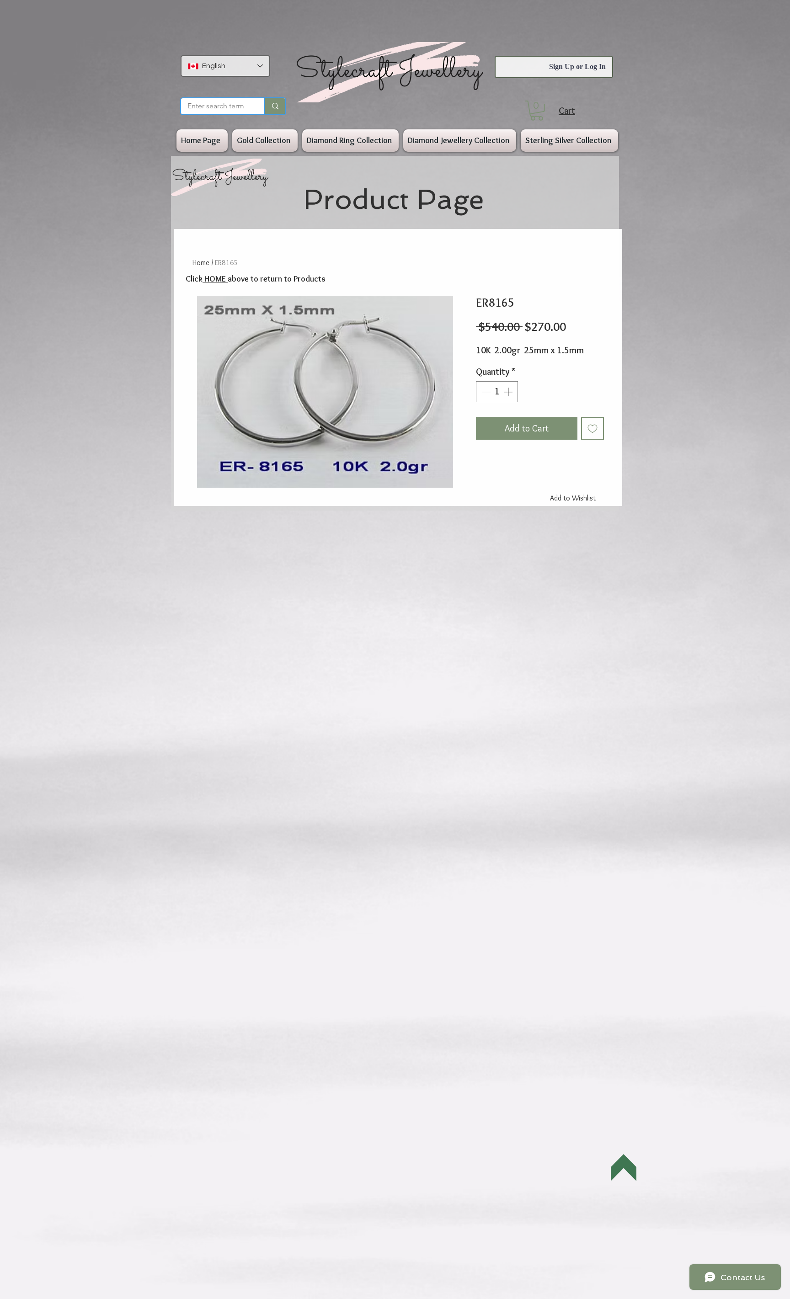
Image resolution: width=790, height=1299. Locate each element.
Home (200, 262)
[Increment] (509, 392)
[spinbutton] (497, 392)
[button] (537, 111)
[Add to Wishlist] (592, 428)
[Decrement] (485, 392)
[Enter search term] (274, 106)
